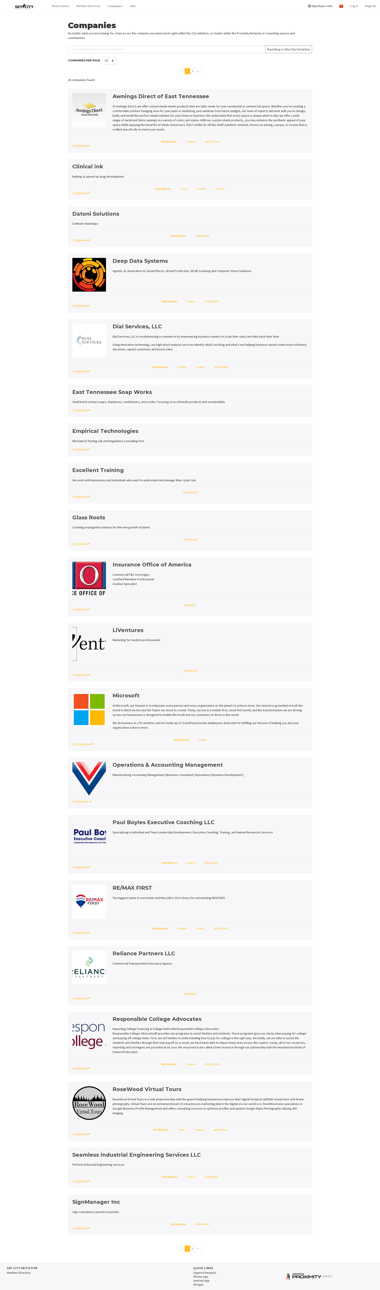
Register (370, 6)
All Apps (198, 1284)
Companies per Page (84, 60)
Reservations (60, 6)
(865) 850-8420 (190, 539)
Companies (115, 6)
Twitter (184, 188)
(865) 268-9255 (220, 1129)
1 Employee (80, 146)
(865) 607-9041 (202, 235)
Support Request (204, 1273)
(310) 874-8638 (211, 301)
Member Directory (88, 6)
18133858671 (190, 605)
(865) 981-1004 (221, 928)
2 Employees (81, 801)
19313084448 (190, 994)
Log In (354, 6)
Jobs (132, 6)
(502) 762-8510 (212, 1064)
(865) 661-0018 (190, 670)
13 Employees (81, 744)
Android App (201, 1281)
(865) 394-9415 (202, 1224)
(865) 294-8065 (221, 367)
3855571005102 (190, 492)
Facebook (191, 141)
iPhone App (200, 1277)
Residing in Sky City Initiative (288, 49)
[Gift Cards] (341, 6)
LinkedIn (220, 188)
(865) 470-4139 (212, 141)
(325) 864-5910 (211, 1176)
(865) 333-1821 (211, 862)
